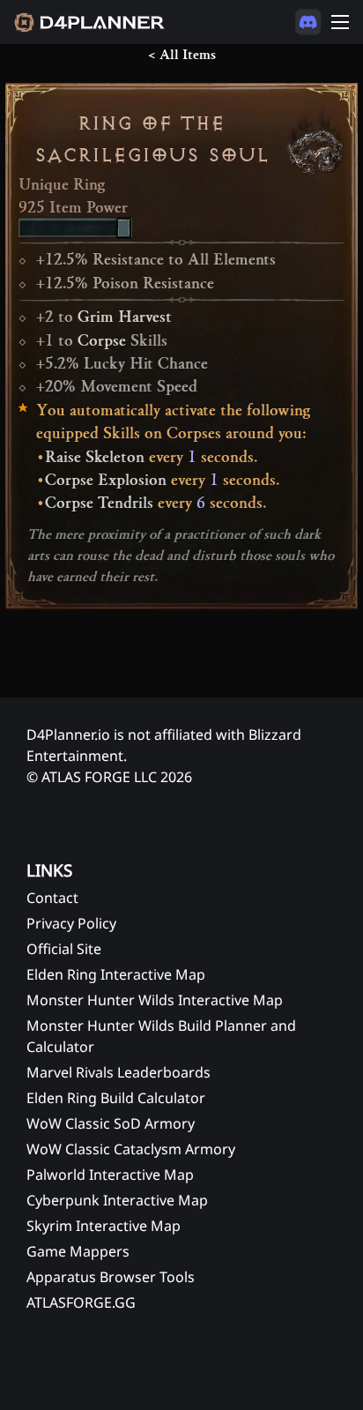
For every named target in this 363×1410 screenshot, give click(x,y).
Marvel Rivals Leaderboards (118, 1072)
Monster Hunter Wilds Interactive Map (154, 1000)
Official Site (63, 949)
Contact (52, 897)
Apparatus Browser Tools (110, 1277)
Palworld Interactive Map (110, 1174)
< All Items (182, 55)
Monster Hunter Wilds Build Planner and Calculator (161, 1036)
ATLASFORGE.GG (81, 1302)
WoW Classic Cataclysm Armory (130, 1149)
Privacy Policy (71, 923)
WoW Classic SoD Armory (110, 1123)
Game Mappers (78, 1251)
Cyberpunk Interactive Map (117, 1200)
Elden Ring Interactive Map (115, 974)
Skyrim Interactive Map (103, 1225)
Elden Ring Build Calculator (115, 1098)
